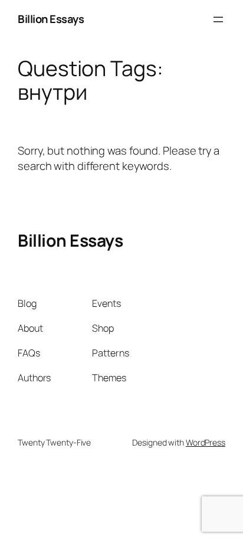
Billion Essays (51, 19)
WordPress (205, 442)
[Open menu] (218, 19)
